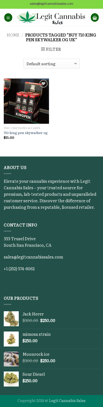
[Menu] (8, 17)
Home (13, 35)
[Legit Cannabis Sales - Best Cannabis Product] (51, 17)
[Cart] (95, 17)
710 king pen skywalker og (26, 132)
